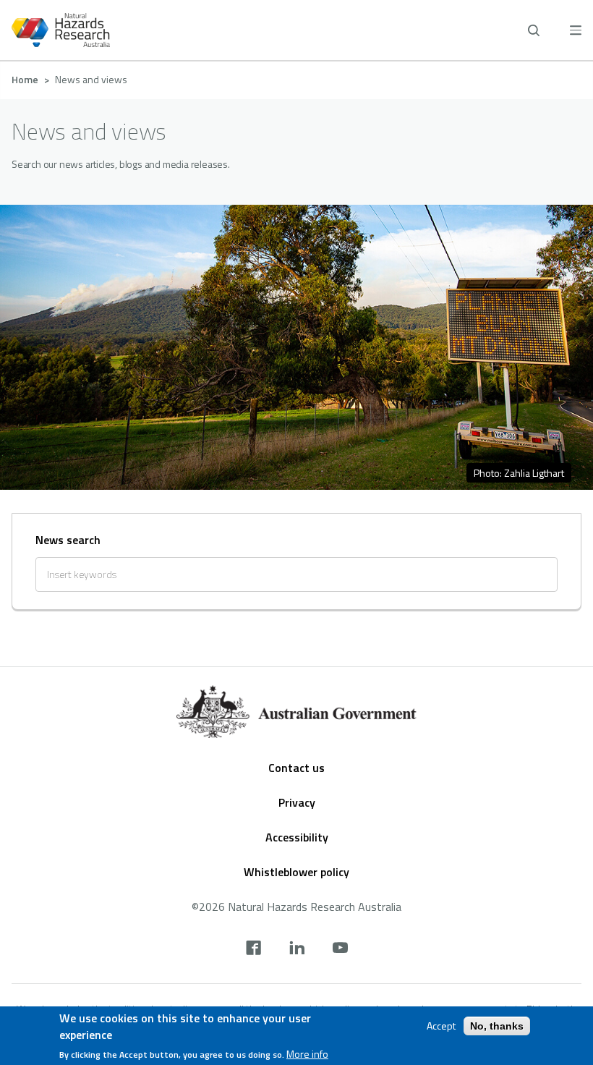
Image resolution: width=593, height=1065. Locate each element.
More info (307, 1054)
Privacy (296, 802)
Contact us (296, 767)
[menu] (575, 30)
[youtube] (340, 949)
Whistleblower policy (296, 872)
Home (25, 79)
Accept (441, 1026)
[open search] (533, 30)
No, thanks (497, 1026)
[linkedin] (297, 949)
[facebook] (253, 949)
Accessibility (296, 837)
